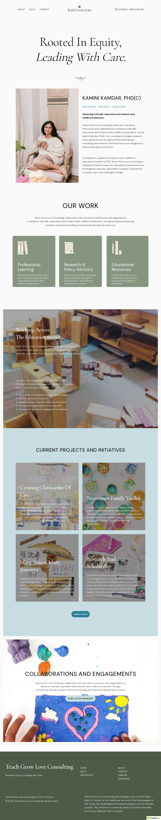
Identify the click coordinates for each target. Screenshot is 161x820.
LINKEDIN (122, 775)
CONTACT (44, 9)
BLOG (32, 9)
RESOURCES (121, 9)
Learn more (80, 614)
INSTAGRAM (124, 778)
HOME (83, 767)
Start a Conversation (80, 698)
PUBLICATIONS (136, 9)
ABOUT (21, 9)
